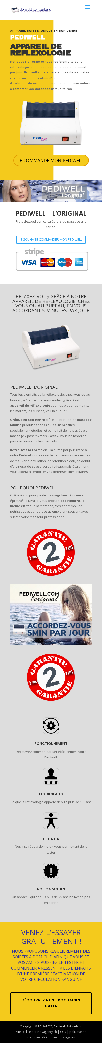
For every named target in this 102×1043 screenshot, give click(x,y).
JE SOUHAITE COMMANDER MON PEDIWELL (51, 239)
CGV (63, 1032)
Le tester (51, 838)
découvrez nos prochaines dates (51, 1003)
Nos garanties (51, 889)
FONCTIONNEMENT (51, 743)
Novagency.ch (47, 1032)
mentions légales (63, 1037)
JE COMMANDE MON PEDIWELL (51, 160)
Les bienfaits (51, 794)
